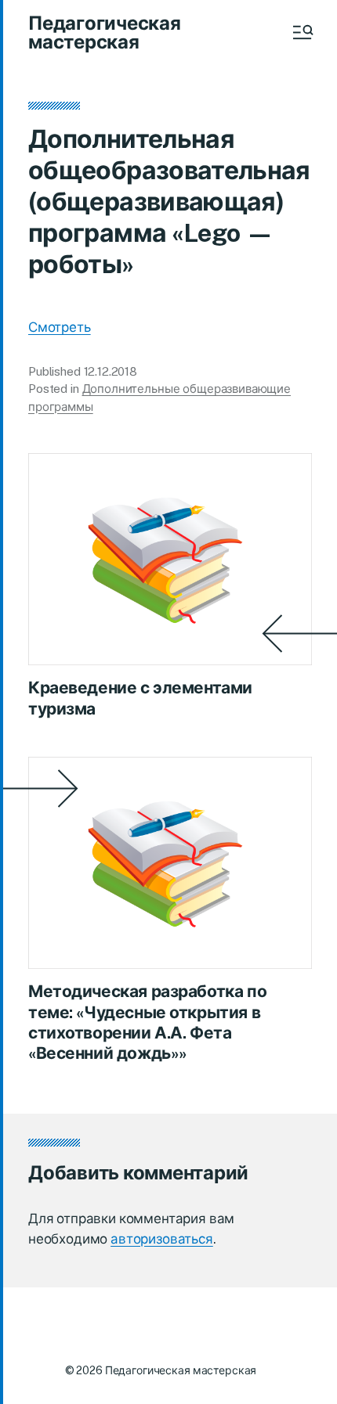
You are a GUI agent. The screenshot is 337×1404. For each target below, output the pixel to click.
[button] (302, 32)
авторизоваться (162, 1239)
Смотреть (59, 327)
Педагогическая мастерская (104, 32)
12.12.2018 (111, 371)
